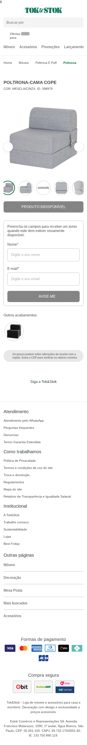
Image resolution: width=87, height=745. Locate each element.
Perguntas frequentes (19, 427)
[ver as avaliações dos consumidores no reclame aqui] (43, 687)
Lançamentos (74, 47)
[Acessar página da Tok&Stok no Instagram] (37, 391)
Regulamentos (14, 482)
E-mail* (13, 269)
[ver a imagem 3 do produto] (43, 188)
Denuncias (11, 435)
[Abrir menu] (14, 10)
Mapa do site (13, 489)
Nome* (12, 244)
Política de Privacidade (20, 460)
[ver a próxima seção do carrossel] (8, 147)
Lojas (7, 536)
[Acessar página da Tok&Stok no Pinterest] (49, 391)
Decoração (12, 578)
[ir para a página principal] (43, 10)
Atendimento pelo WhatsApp (24, 420)
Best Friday (12, 543)
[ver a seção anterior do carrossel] (78, 147)
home (8, 62)
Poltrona (69, 62)
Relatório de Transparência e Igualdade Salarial (37, 496)
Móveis (9, 47)
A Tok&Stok (11, 515)
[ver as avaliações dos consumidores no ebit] (22, 687)
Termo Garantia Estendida (22, 442)
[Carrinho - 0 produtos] (80, 10)
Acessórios (28, 47)
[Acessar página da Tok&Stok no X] (62, 391)
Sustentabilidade (15, 529)
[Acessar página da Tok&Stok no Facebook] (24, 391)
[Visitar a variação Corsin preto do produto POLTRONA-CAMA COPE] (14, 331)
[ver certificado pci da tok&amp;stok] (65, 687)
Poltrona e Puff (46, 62)
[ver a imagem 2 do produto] (26, 188)
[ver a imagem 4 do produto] (61, 188)
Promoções (50, 47)
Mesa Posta (13, 590)
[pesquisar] (78, 22)
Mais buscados (15, 603)
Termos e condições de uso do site (28, 468)
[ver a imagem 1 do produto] (8, 188)
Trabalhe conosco (16, 522)
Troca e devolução (17, 475)
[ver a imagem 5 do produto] (79, 188)
